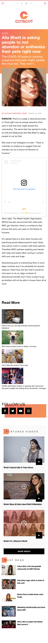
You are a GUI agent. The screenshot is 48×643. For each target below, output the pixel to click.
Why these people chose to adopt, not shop (19, 346)
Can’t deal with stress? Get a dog (15, 365)
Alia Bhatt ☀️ (22, 213)
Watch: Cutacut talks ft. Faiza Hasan (18, 467)
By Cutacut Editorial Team (14, 113)
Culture (5, 33)
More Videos (24, 551)
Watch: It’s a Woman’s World (15, 541)
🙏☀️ (24, 209)
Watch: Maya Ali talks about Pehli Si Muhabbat (23, 504)
